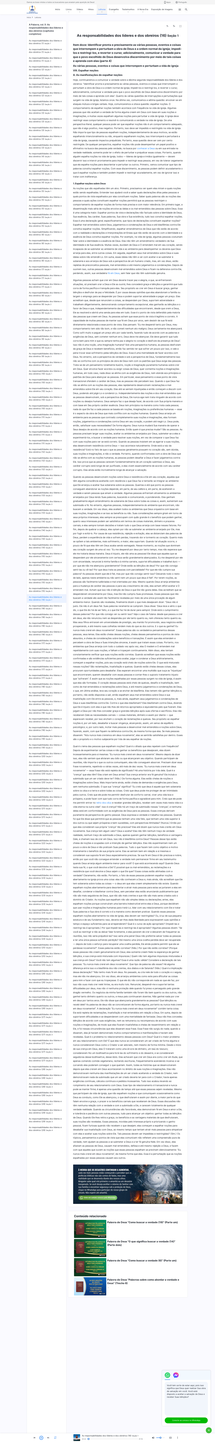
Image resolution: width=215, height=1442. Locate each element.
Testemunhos (128, 9)
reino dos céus (103, 802)
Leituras (102, 9)
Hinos (91, 9)
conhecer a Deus (146, 148)
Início (57, 9)
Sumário (78, 26)
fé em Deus (114, 273)
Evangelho (114, 9)
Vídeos (80, 9)
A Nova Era (142, 9)
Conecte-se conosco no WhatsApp (186, 1420)
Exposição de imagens (162, 9)
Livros (69, 9)
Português (182, 2)
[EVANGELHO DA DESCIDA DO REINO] (34, 9)
